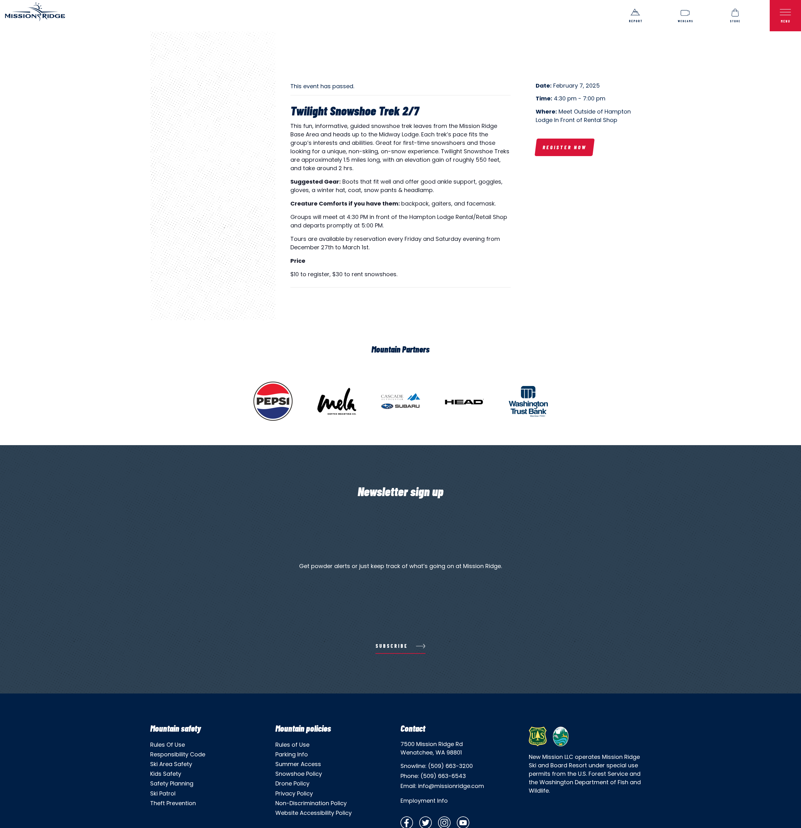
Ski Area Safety (171, 764)
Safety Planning (171, 783)
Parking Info (291, 754)
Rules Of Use (167, 745)
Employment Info (424, 801)
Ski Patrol (163, 793)
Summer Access (298, 764)
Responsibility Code (177, 754)
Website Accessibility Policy (313, 813)
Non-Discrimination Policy (311, 803)
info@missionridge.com (451, 786)
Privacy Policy (294, 793)
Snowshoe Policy (298, 774)
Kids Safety (165, 774)
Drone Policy (292, 783)
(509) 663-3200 (450, 766)
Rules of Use (292, 745)
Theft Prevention (173, 803)
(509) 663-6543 (443, 776)
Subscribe (391, 646)
